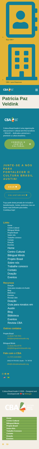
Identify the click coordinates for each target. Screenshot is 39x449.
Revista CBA (13, 298)
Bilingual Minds (14, 230)
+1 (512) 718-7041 (14, 336)
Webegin (28, 394)
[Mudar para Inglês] (5, 377)
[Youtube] (8, 374)
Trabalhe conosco (14, 238)
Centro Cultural (13, 228)
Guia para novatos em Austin (19, 288)
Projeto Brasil (13, 233)
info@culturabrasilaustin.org (18, 364)
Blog (9, 290)
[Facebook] (5, 374)
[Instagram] (3, 374)
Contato (11, 240)
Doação (11, 242)
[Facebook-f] (7, 444)
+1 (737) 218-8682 (14, 357)
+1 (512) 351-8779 (14, 346)
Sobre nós (11, 235)
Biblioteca (11, 293)
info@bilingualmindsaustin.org (19, 348)
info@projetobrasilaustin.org (18, 338)
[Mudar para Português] (9, 377)
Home (10, 225)
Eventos (11, 245)
